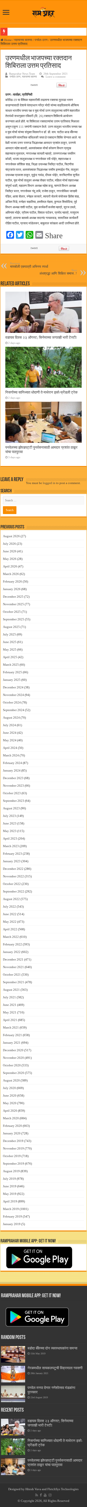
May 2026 (9, 559)
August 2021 (11, 989)
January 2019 (12, 1224)
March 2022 (11, 937)
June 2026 (9, 551)
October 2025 (12, 612)
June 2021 (9, 1005)
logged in (49, 483)
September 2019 (13, 1163)
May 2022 (9, 921)
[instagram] (50, 1495)
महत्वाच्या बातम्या (23, 40)
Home (7, 40)
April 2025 (10, 657)
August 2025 (11, 627)
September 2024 (13, 710)
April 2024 (10, 748)
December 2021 (13, 959)
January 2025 (12, 680)
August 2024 (11, 717)
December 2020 (13, 1050)
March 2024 (11, 755)
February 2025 (12, 672)
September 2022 (13, 891)
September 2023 (13, 801)
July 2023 (9, 816)
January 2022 (12, 952)
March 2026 (11, 574)
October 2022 (12, 884)
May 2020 (9, 1103)
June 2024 (9, 732)
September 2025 (13, 619)
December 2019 (13, 1141)
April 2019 (10, 1201)
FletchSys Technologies (63, 1489)
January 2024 (12, 770)
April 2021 (10, 1020)
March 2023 (11, 846)
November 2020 (13, 1058)
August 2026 (11, 536)
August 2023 (11, 808)
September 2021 (13, 982)
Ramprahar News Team (22, 73)
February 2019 (12, 1216)
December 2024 (13, 687)
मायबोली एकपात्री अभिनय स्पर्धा (29, 265)
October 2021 (12, 974)
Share (54, 235)
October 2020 (12, 1065)
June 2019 (9, 1186)
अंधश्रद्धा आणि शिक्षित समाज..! (58, 272)
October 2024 (12, 702)
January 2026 (12, 589)
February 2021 (12, 1035)
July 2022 (9, 906)
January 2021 (12, 1042)
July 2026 (9, 543)
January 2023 (12, 861)
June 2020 (9, 1095)
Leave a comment (55, 76)
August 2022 (11, 899)
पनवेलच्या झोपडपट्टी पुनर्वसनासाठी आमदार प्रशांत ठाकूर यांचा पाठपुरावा (55, 1462)
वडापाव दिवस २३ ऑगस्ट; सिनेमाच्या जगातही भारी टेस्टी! (41, 337)
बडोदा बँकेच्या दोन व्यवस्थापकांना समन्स (52, 1348)
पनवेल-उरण (41, 40)
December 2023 (13, 778)
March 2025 (11, 664)
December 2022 (13, 869)
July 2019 (9, 1178)
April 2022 (10, 929)
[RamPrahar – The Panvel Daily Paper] (43, 11)
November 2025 (13, 604)
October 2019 (12, 1156)
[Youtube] (45, 1495)
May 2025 (9, 649)
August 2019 (11, 1171)
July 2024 (9, 725)
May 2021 (9, 1012)
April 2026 (10, 566)
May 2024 (9, 740)
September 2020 (13, 1073)
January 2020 (12, 1133)
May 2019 (9, 1194)
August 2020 (11, 1080)
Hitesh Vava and (36, 1489)
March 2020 (11, 1118)
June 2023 (9, 823)
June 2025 (9, 642)
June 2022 (9, 914)
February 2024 (12, 763)
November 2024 (13, 695)
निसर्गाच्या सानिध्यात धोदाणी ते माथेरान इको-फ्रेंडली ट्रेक (41, 392)
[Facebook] (40, 1495)
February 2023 (12, 853)
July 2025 (9, 634)
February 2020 (12, 1126)
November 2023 (13, 785)
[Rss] (36, 1495)
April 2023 (10, 838)
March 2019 (11, 1209)
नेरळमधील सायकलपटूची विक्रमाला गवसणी (55, 1368)
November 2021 (13, 967)
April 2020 (10, 1110)
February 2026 (12, 581)
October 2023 (12, 793)
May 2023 (9, 831)
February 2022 (12, 944)
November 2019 (13, 1148)
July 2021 (9, 997)
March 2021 (11, 1027)
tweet (34, 85)
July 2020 (9, 1088)
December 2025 (13, 596)
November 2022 (13, 876)
